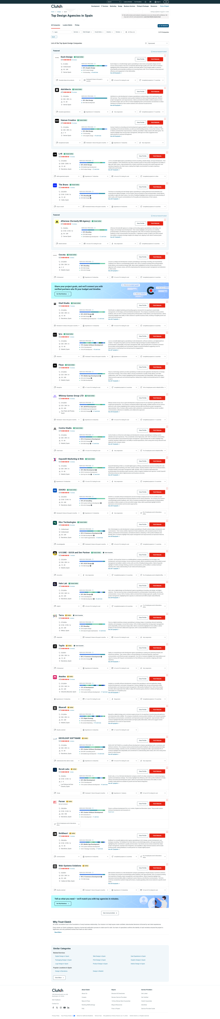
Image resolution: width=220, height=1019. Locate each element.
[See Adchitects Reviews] (67, 92)
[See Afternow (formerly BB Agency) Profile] (57, 222)
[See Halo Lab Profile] (55, 584)
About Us (84, 993)
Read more (111, 812)
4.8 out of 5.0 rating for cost (121, 176)
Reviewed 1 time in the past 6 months (96, 142)
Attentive (59, 356)
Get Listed (144, 993)
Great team (60, 450)
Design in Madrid (98, 971)
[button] (77, 32)
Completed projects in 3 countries (151, 243)
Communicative (61, 856)
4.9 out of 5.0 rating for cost (121, 80)
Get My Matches (61, 294)
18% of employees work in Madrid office (153, 387)
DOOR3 (62, 490)
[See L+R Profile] (55, 154)
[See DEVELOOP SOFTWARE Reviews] (65, 741)
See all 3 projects (113, 754)
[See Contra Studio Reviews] (65, 430)
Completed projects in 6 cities (150, 176)
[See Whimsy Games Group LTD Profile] (55, 396)
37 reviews (72, 187)
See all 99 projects (113, 597)
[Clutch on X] (57, 1007)
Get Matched (164, 25)
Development (95, 6)
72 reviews (72, 462)
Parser (62, 801)
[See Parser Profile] (55, 802)
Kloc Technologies (67, 522)
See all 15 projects (113, 170)
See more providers (109, 913)
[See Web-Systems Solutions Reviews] (65, 868)
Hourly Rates (98, 32)
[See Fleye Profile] (55, 365)
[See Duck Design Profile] (57, 58)
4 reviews (71, 710)
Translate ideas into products (66, 80)
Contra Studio (65, 428)
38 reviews (72, 525)
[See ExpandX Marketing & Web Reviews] (65, 461)
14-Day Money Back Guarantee (121, 1001)
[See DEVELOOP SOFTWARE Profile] (55, 739)
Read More (58, 932)
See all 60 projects (115, 73)
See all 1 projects (113, 783)
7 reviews (71, 337)
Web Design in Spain (99, 956)
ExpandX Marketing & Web (71, 459)
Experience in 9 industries (120, 206)
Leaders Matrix (67, 25)
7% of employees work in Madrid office (153, 450)
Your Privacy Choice (66, 1015)
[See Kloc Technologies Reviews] (65, 525)
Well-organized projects (63, 176)
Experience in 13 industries (92, 325)
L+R (60, 154)
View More (58, 977)
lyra (60, 334)
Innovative (59, 575)
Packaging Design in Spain (63, 960)
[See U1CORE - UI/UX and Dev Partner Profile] (55, 553)
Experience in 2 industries (91, 730)
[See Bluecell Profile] (55, 708)
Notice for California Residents (85, 1015)
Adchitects (66, 89)
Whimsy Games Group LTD (71, 396)
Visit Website (155, 59)
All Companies (55, 25)
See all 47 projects (113, 505)
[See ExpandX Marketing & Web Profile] (55, 460)
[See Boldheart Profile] (55, 834)
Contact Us (55, 1003)
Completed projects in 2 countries (152, 277)
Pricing (77, 25)
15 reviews (72, 156)
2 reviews (71, 618)
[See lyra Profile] (55, 335)
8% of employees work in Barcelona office (152, 513)
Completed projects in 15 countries (152, 699)
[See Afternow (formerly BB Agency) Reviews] (67, 223)
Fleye (61, 365)
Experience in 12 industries (93, 112)
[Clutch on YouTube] (64, 1007)
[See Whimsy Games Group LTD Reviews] (65, 398)
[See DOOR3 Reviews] (65, 492)
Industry (108, 32)
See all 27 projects (113, 319)
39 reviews (72, 868)
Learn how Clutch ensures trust (152, 17)
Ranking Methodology (88, 1005)
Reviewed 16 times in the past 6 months (67, 325)
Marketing (113, 6)
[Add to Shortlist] (165, 55)
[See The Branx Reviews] (65, 187)
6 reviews (71, 257)
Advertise (144, 1005)
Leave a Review (128, 1)
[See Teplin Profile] (55, 646)
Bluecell (62, 707)
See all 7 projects (113, 350)
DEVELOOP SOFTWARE (70, 738)
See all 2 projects (113, 629)
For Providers (138, 1)
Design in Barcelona (61, 971)
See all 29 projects (115, 136)
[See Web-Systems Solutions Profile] (55, 866)
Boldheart (63, 833)
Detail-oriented (62, 243)
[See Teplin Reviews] (65, 648)
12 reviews (72, 836)
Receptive (59, 387)
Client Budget (86, 32)
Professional (60, 277)
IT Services (104, 6)
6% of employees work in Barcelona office (152, 856)
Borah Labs (64, 769)
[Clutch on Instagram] (61, 1007)
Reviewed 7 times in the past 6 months (95, 356)
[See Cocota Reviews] (65, 257)
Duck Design (67, 57)
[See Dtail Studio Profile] (55, 304)
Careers (84, 997)
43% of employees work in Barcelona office (66, 824)
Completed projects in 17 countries (151, 80)
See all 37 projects (113, 199)
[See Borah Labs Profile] (55, 770)
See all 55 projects (115, 105)
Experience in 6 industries (120, 356)
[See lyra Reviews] (65, 336)
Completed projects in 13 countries (152, 481)
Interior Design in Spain (138, 964)
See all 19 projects (113, 444)
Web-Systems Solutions (70, 866)
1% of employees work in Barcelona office (152, 606)
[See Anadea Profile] (55, 677)
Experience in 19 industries (63, 481)
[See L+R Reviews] (65, 156)
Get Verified (144, 997)
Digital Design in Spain (62, 956)
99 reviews (72, 586)
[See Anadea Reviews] (65, 679)
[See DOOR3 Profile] (55, 490)
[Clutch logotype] (56, 6)
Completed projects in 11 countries (152, 419)
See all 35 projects (113, 661)
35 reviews (72, 648)
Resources (154, 6)
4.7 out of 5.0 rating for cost (92, 387)
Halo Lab (63, 583)
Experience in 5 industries (91, 277)
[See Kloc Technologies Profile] (55, 523)
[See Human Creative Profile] (57, 121)
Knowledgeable (61, 544)
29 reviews (74, 123)
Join (166, 1)
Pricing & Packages (143, 6)
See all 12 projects (113, 849)
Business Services (129, 6)
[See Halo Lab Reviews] (65, 586)
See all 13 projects (115, 237)
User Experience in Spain (138, 956)
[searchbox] (61, 32)
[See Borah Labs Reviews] (65, 771)
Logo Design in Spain (61, 964)
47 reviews (72, 492)
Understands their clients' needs (65, 760)
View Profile (140, 59)
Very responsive (118, 112)
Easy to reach (60, 206)
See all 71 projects (113, 568)
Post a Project (164, 6)
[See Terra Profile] (55, 616)
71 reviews (72, 555)
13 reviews (74, 224)
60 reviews (74, 60)
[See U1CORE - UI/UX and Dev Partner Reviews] (65, 555)
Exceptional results (64, 142)
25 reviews (72, 398)
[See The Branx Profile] (55, 185)
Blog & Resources (117, 1005)
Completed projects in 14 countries (123, 575)
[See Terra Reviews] (65, 618)
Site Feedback (56, 1000)
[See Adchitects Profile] (57, 90)
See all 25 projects (113, 411)
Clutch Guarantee (146, 1001)
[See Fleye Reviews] (65, 367)
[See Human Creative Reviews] (67, 123)
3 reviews (71, 741)
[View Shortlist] (145, 2)
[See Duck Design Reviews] (67, 59)
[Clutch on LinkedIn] (68, 1007)
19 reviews (72, 431)
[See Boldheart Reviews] (65, 836)
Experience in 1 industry (120, 793)
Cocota (62, 255)
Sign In (159, 1)
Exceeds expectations (64, 112)
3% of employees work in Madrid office (153, 575)
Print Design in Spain (99, 960)
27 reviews (72, 306)
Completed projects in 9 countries (152, 206)
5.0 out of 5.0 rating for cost (121, 277)
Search (109, 1)
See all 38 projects (113, 536)
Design (120, 6)
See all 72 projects (113, 475)
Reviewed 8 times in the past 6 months (94, 80)
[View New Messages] (150, 2)
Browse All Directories (118, 993)
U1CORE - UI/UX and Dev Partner (74, 552)
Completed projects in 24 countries (123, 606)
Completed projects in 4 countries (152, 325)
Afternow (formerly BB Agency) (75, 221)
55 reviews (74, 92)
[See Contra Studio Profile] (55, 429)
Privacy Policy (55, 1015)
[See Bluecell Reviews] (65, 710)
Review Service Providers (119, 997)
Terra (61, 615)
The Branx (63, 184)
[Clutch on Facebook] (53, 1007)
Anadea (62, 676)
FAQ (83, 1008)
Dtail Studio (64, 303)
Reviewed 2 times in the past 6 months (67, 513)
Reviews (118, 32)
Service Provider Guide (148, 1008)
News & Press (86, 1001)
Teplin (61, 645)
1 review (71, 772)
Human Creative (68, 120)
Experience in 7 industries (120, 142)
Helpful (58, 606)
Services (76, 32)
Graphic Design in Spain (138, 960)
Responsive (117, 699)
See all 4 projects (113, 723)
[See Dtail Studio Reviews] (65, 305)
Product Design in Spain (100, 964)
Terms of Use (98, 1015)
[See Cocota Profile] (55, 255)
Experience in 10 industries (121, 890)
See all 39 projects (113, 883)
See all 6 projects (113, 270)
